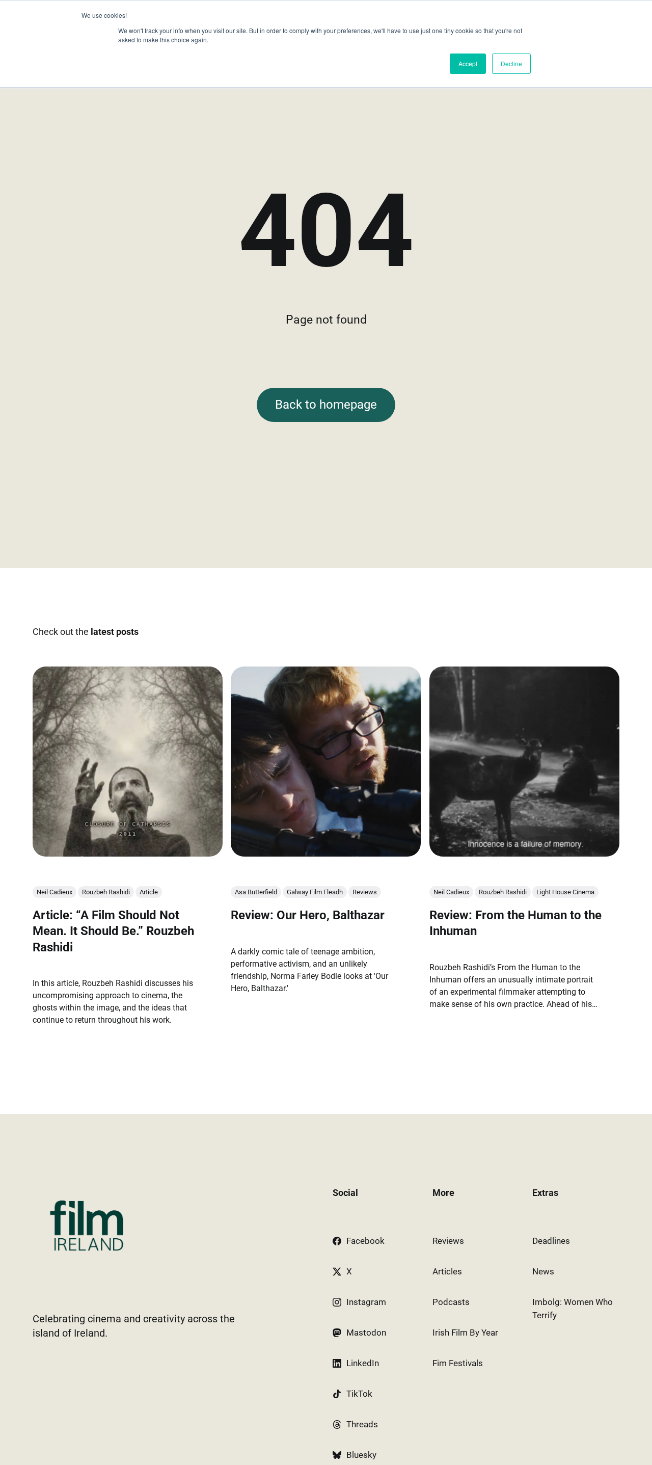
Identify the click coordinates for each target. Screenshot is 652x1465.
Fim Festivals (457, 1363)
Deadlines (551, 1241)
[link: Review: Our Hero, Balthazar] (326, 853)
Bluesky (361, 1455)
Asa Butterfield (256, 892)
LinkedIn (362, 1363)
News (543, 1271)
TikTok (359, 1394)
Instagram (366, 1302)
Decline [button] (511, 63)
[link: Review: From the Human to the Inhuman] (524, 853)
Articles (447, 1271)
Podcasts (451, 1302)
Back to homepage (326, 404)
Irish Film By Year (465, 1332)
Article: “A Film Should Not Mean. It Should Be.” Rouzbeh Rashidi (113, 931)
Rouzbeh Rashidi (106, 892)
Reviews (364, 892)
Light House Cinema (565, 892)
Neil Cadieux (54, 892)
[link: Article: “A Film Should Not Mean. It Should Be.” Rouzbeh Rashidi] (128, 853)
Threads (362, 1424)
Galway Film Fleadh (315, 892)
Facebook (365, 1241)
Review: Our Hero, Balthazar (308, 915)
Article (149, 892)
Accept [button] (467, 63)
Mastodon (366, 1332)
